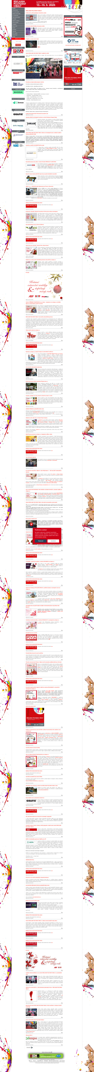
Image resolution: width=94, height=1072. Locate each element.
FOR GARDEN (40, 494)
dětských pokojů (53, 481)
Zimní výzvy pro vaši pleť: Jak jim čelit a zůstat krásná (37, 245)
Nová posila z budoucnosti (31, 518)
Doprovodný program (16, 17)
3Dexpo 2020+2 (29, 1035)
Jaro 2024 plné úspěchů (31, 457)
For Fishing (60, 593)
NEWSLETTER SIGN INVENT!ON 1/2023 (34, 915)
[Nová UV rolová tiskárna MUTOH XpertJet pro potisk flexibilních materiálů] (31, 182)
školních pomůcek (58, 757)
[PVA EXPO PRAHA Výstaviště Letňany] (18, 52)
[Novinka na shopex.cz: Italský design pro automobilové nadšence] (31, 360)
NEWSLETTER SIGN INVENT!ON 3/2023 (34, 807)
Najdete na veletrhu (15, 20)
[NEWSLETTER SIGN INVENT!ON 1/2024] (31, 583)
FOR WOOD (54, 460)
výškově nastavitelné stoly (50, 737)
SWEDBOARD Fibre (30, 859)
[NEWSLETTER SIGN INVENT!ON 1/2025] (31, 241)
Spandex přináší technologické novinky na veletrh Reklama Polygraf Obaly (41, 117)
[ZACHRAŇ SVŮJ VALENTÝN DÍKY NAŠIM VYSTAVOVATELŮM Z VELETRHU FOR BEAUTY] (31, 615)
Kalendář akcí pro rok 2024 (31, 632)
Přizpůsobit (40, 541)
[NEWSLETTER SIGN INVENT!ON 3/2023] (31, 812)
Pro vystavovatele (15, 11)
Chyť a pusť (52, 598)
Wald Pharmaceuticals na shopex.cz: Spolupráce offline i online (39, 434)
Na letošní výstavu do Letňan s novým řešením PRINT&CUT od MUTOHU (41, 161)
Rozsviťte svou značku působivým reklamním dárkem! (37, 877)
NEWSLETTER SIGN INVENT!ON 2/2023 (34, 868)
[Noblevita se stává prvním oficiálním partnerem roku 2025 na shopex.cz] (31, 268)
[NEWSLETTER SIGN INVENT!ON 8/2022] (31, 936)
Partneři (13, 27)
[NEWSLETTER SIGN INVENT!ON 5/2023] (31, 683)
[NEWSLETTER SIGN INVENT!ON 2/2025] (31, 207)
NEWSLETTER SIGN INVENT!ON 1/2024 (34, 579)
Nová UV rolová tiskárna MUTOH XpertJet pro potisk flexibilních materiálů (41, 173)
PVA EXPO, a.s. (40, 1060)
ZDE (49, 639)
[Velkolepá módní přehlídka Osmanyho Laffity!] (31, 34)
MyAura (39, 420)
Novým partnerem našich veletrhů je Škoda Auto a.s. (37, 381)
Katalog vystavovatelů (16, 13)
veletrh (57, 564)
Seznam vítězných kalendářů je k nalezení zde (34, 780)
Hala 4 (39, 47)
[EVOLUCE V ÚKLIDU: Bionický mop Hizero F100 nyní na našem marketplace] (31, 220)
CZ (61, 6)
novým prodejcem (45, 699)
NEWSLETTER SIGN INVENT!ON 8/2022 (34, 930)
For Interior (53, 474)
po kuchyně (59, 481)
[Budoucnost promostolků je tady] (31, 907)
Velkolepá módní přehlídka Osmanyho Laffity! (35, 26)
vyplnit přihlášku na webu (51, 148)
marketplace (60, 594)
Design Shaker (60, 474)
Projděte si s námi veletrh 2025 (32, 39)
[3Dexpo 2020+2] (31, 1039)
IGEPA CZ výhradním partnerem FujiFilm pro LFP (36, 839)
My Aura (60, 419)
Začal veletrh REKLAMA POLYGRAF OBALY (35, 1019)
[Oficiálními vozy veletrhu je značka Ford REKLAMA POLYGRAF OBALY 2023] (31, 793)
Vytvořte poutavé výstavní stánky (33, 747)
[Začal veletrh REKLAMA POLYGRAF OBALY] (31, 1028)
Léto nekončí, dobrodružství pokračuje (34, 367)
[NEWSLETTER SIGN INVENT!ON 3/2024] (31, 453)
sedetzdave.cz (48, 733)
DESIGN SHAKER (47, 494)
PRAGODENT (47, 691)
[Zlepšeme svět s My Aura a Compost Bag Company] (31, 424)
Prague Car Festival (58, 353)
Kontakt (13, 36)
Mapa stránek (62, 1060)
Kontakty (46, 1060)
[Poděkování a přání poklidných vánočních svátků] (31, 20)
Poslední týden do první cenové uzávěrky (34, 653)
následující (29, 1047)
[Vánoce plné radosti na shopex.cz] (31, 338)
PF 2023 (27, 950)
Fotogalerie (14, 24)
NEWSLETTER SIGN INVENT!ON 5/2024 (34, 342)
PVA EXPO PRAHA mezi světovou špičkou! (35, 224)
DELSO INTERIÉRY (55, 733)
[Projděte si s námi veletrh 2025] (31, 47)
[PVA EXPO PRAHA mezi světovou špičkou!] (31, 230)
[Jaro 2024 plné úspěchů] (31, 466)
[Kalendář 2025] (18, 64)
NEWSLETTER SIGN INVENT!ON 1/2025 (34, 236)
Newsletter (14, 29)
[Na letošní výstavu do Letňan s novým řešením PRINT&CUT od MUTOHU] (31, 166)
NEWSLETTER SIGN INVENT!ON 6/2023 (34, 644)
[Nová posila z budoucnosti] (31, 527)
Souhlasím (53, 541)
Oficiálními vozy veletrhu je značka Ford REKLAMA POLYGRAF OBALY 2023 (42, 785)
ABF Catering (14, 33)
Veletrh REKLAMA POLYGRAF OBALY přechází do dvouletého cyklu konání (41, 502)
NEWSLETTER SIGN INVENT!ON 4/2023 (34, 770)
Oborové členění (15, 22)
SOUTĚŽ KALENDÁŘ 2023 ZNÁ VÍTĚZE (34, 776)
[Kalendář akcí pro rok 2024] (31, 640)
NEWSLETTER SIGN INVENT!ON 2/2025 (34, 202)
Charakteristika (15, 10)
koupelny (27, 482)
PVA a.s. (34, 1060)
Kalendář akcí (14, 34)
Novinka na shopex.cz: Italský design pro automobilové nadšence (39, 351)
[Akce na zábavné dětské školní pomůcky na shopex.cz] (31, 766)
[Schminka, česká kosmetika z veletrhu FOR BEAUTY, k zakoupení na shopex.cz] (31, 628)
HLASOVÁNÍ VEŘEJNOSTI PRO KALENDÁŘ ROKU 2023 (37, 885)
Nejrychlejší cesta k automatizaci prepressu (35, 797)
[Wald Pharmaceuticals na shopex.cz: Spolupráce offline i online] (31, 441)
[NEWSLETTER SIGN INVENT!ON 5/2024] (31, 347)
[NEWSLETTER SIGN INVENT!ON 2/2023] (31, 873)
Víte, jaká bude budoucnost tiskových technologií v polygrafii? (38, 816)
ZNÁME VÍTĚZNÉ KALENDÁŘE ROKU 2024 (35, 408)
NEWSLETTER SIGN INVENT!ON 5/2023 (34, 678)
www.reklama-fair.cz (31, 1031)
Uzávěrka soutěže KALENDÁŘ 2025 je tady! (35, 145)
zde (52, 204)
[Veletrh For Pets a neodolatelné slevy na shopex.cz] (31, 544)
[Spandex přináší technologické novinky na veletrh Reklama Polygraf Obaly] (31, 126)
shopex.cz (48, 333)
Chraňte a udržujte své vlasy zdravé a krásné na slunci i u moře (39, 395)
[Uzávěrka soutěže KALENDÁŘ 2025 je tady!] (31, 157)
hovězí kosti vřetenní (55, 544)
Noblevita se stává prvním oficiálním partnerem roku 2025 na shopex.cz (41, 259)
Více (62, 23)
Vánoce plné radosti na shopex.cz (33, 330)
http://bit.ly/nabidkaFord (43, 789)
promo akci (46, 599)
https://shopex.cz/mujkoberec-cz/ (43, 484)
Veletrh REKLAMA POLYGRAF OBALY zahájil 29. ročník (37, 53)
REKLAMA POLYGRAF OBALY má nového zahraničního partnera (39, 316)
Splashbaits (58, 598)
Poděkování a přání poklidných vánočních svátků (36, 12)
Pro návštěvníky (15, 15)
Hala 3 (39, 46)
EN (63, 6)
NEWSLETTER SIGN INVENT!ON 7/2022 (34, 940)
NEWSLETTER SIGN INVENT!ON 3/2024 (34, 448)
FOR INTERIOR (59, 493)
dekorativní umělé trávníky (52, 482)
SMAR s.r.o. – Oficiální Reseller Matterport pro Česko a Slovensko (39, 186)
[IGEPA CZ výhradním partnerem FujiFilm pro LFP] (31, 843)
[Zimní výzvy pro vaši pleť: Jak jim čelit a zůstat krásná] (31, 254)
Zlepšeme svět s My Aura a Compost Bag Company (36, 417)
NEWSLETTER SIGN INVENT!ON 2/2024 (34, 552)
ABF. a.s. (30, 1060)
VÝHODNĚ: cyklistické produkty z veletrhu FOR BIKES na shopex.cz (40, 561)
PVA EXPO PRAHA (51, 353)
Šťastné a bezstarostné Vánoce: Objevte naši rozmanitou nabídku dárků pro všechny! (44, 662)
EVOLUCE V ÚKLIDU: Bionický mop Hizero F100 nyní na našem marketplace (42, 211)
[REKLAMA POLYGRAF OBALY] (24, 3)
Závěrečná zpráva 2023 (31, 706)
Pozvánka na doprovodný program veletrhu (35, 82)
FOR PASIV (49, 460)
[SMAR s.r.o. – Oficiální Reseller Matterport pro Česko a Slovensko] (31, 194)
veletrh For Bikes (49, 564)
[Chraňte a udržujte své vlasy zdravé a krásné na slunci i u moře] (31, 404)
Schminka (39, 623)
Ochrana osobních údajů (53, 1060)
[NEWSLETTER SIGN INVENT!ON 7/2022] (31, 946)
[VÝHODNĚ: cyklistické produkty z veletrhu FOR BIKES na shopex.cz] (31, 568)
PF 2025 (27, 272)
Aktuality (13, 8)
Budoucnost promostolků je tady (32, 900)
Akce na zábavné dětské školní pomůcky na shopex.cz (37, 754)
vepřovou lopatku (41, 544)
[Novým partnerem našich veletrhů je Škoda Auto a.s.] (31, 390)
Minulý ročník (14, 26)
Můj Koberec (48, 480)
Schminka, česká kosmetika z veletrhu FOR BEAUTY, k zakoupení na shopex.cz (42, 620)
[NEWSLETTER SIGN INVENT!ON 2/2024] (31, 557)
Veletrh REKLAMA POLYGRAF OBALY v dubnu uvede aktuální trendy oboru (41, 920)
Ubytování (14, 31)
